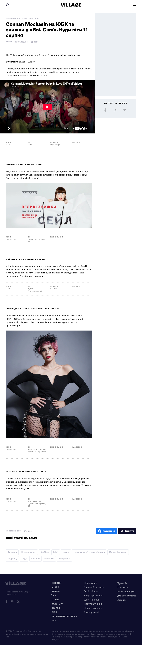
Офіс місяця (91, 591)
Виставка (49, 558)
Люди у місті (91, 612)
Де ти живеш (91, 599)
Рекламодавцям (126, 591)
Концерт (35, 558)
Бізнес (56, 591)
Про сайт (122, 583)
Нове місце (90, 583)
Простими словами (64, 616)
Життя (56, 608)
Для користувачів (126, 595)
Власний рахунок (94, 587)
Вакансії (121, 599)
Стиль (55, 600)
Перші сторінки (93, 608)
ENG (54, 620)
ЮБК (55, 552)
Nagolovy (12, 558)
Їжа (54, 595)
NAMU (66, 552)
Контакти (122, 587)
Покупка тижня (93, 603)
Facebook (77, 142)
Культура (12, 552)
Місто (55, 587)
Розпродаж (64, 558)
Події (24, 558)
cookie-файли (90, 637)
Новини (10, 18)
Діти (54, 612)
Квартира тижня (93, 595)
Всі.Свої (44, 552)
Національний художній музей (89, 552)
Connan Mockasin (118, 552)
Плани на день (28, 552)
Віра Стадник (21, 42)
